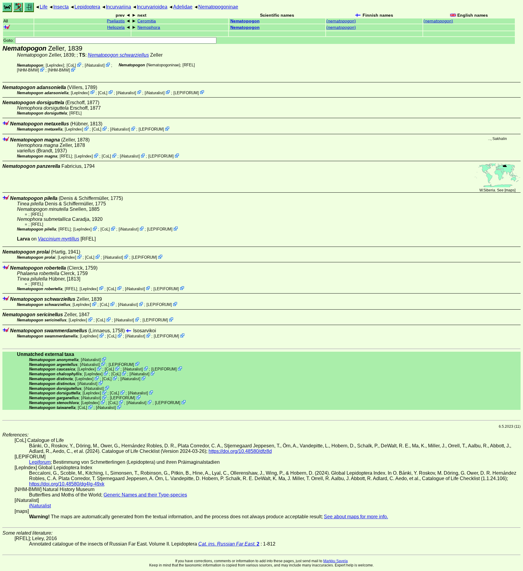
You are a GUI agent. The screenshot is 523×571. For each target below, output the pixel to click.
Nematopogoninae (218, 6)
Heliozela (116, 27)
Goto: (9, 40)
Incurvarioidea (152, 6)
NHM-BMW (28, 70)
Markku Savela (335, 561)
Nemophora (148, 27)
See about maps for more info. (356, 516)
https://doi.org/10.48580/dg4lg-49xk (66, 483)
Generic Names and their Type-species (145, 494)
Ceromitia (146, 21)
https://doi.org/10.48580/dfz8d (240, 451)
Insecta (61, 6)
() (341, 21)
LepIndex (55, 65)
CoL (71, 65)
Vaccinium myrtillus (58, 238)
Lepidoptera (87, 6)
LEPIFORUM (186, 92)
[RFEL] (189, 65)
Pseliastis (116, 21)
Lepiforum (40, 462)
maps (510, 190)
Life (44, 6)
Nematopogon (245, 21)
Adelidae (182, 6)
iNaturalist (95, 65)
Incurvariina (118, 6)
